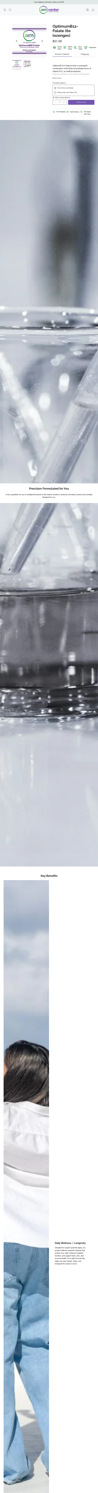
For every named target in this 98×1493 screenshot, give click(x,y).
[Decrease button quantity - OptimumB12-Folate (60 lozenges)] (55, 102)
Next (41, 41)
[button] (73, 97)
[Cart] (93, 10)
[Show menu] (4, 10)
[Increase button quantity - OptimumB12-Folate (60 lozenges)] (64, 102)
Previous (16, 41)
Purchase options (59, 83)
